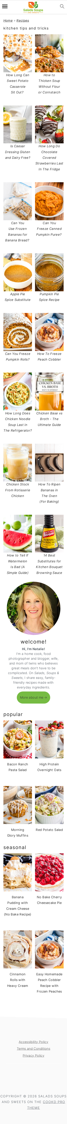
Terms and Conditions (33, 1048)
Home (8, 20)
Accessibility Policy (33, 1042)
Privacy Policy (33, 1055)
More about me (31, 697)
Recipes (22, 20)
